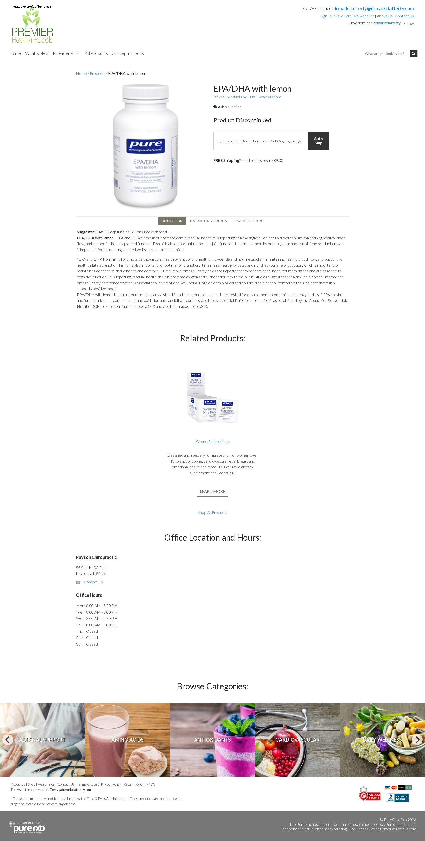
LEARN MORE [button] (212, 491)
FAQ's (151, 784)
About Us (384, 16)
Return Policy (134, 784)
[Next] (417, 739)
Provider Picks (66, 53)
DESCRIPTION (172, 221)
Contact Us (404, 16)
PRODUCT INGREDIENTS (208, 221)
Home (15, 53)
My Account (364, 16)
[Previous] (7, 739)
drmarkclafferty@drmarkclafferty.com (374, 8)
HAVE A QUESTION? (248, 221)
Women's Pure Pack (212, 441)
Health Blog (46, 784)
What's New (37, 53)
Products (97, 73)
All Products (96, 53)
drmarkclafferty (387, 22)
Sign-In (326, 16)
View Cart (343, 16)
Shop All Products (212, 512)
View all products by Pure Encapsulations (247, 96)
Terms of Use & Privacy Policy (99, 784)
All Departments (128, 53)
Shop (31, 784)
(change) (408, 23)
